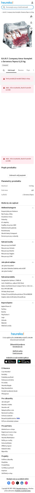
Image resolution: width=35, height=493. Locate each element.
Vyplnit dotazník (17, 353)
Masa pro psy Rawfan (7, 251)
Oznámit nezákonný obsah (9, 391)
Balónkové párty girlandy (8, 228)
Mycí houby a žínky (7, 214)
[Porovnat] (31, 16)
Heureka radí (5, 407)
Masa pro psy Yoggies (7, 254)
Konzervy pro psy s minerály (9, 236)
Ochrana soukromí (6, 416)
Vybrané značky (7, 242)
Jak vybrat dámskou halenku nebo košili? (13, 268)
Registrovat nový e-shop (8, 432)
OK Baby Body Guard (7, 292)
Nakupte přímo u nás (7, 410)
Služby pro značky (6, 440)
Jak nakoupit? (5, 402)
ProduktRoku (5, 465)
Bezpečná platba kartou (8, 418)
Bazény (3, 312)
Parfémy (3, 309)
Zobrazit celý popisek (17, 175)
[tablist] (17, 70)
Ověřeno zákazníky (7, 460)
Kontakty (4, 374)
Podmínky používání (7, 377)
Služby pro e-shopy (7, 435)
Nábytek (4, 323)
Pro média (4, 383)
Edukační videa (5, 449)
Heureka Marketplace (7, 438)
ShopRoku (4, 462)
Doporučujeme (6, 303)
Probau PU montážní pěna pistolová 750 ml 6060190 (16, 294)
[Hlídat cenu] (31, 22)
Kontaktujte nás (17, 347)
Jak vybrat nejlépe (8, 262)
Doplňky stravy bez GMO (8, 225)
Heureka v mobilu (6, 405)
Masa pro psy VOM (6, 256)
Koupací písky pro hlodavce (9, 211)
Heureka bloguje (6, 385)
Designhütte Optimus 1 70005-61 (11, 280)
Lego (2, 317)
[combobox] (17, 7)
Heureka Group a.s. (22, 488)
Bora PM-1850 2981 (7, 289)
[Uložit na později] (31, 29)
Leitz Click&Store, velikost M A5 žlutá (12, 283)
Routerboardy (5, 231)
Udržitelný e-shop (6, 473)
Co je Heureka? (5, 372)
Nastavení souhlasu (7, 413)
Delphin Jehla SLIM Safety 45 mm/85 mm (13, 297)
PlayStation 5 (5, 315)
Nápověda (4, 451)
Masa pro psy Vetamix (7, 248)
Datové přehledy (6, 443)
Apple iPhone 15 (6, 306)
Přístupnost (5, 394)
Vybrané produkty (8, 277)
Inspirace (4, 471)
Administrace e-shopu (8, 429)
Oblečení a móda (6, 326)
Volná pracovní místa (7, 380)
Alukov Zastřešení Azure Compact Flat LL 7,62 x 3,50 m (17, 286)
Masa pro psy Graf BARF (8, 245)
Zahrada (3, 320)
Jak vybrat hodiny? (7, 271)
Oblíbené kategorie (8, 208)
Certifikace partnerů (7, 468)
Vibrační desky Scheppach (9, 233)
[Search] (4, 70)
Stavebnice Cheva (6, 217)
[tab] (11, 70)
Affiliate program (6, 446)
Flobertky (4, 220)
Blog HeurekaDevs (7, 388)
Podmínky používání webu (23, 491)
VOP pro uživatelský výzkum (9, 421)
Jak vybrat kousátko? (7, 266)
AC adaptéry (5, 222)
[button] (11, 70)
